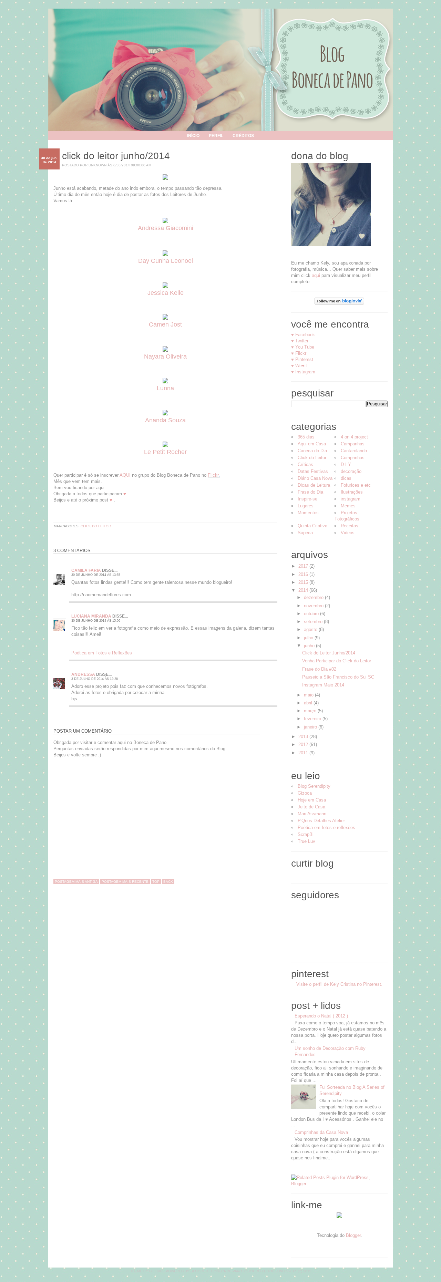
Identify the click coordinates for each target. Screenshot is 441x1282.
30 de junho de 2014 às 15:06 (95, 620)
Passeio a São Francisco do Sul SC (338, 677)
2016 (303, 574)
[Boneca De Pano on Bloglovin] (339, 303)
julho (309, 637)
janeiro (311, 727)
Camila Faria (86, 570)
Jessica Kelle (165, 292)
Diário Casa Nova (315, 478)
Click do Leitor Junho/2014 (116, 156)
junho (310, 645)
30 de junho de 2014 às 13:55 (95, 575)
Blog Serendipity (314, 786)
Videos (348, 532)
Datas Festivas (313, 471)
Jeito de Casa (311, 806)
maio (309, 694)
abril (309, 702)
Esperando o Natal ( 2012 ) (321, 1016)
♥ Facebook (303, 334)
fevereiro (313, 718)
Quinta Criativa (312, 525)
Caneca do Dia (312, 450)
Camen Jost (165, 324)
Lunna (165, 388)
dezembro (314, 597)
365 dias (306, 437)
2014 (303, 590)
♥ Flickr (298, 353)
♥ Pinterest (302, 359)
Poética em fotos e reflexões (326, 827)
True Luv (306, 841)
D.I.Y (346, 464)
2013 (303, 736)
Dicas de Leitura (314, 485)
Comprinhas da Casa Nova (321, 1132)
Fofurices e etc (356, 485)
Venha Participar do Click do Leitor (336, 660)
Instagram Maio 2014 (323, 684)
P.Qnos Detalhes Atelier (321, 820)
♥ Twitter (299, 340)
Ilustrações (352, 492)
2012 (303, 744)
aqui (316, 275)
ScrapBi (306, 834)
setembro (314, 621)
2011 (303, 752)
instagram (350, 499)
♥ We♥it (299, 365)
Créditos (243, 135)
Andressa (83, 674)
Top (156, 881)
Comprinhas (353, 457)
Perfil (216, 135)
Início (193, 135)
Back (168, 881)
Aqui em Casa (312, 443)
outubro (312, 613)
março (311, 710)
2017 (303, 566)
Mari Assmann (312, 813)
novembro (314, 605)
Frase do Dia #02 (319, 669)
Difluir (156, 1271)
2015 (303, 582)
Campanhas (353, 443)
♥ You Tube (302, 347)
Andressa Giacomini (165, 228)
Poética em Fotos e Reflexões (101, 652)
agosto (311, 629)
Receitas (349, 525)
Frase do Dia (310, 492)
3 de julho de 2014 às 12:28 (94, 679)
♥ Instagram (303, 371)
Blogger (353, 1235)
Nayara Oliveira (165, 356)
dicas (346, 478)
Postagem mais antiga (76, 881)
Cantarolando (354, 450)
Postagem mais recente (125, 881)
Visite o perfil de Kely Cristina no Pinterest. (339, 984)
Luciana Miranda (91, 616)
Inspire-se (307, 499)
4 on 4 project (354, 437)
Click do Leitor (96, 526)
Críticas (305, 464)
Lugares (306, 505)
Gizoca (305, 793)
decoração (351, 471)
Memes (348, 505)
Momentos (308, 512)
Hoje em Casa (312, 800)
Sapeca (305, 532)
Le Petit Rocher (165, 451)
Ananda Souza (165, 420)
